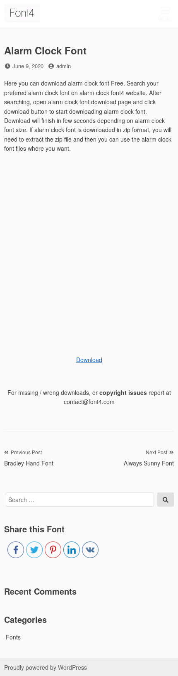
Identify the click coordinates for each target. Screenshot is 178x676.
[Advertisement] (89, 251)
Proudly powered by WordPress (45, 667)
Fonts (13, 637)
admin (63, 66)
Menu (165, 18)
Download (89, 359)
